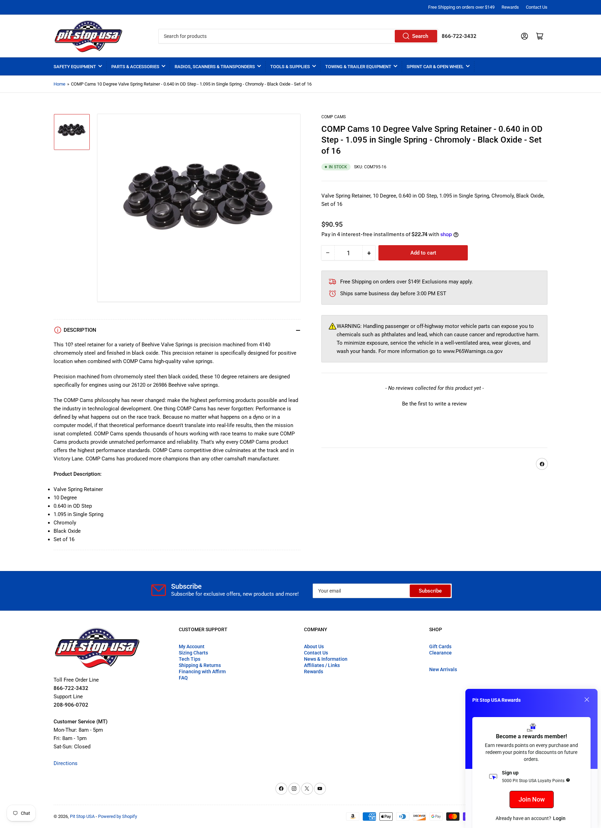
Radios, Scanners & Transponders (215, 66)
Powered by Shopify (117, 816)
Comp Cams (333, 116)
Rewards (510, 7)
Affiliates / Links (322, 665)
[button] (434, 403)
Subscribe (430, 591)
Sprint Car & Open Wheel (435, 66)
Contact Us (536, 7)
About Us (314, 646)
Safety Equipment (75, 66)
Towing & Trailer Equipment (358, 66)
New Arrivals (443, 669)
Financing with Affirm (202, 671)
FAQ (183, 678)
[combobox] (298, 36)
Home (59, 84)
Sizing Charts (193, 653)
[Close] (587, 700)
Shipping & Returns (200, 665)
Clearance (440, 653)
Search (420, 36)
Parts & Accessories (135, 66)
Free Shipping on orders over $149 (461, 7)
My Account (192, 646)
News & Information (325, 659)
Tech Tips (189, 659)
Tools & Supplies (290, 66)
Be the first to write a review (434, 404)
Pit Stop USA (82, 816)
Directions (66, 763)
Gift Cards (440, 646)
